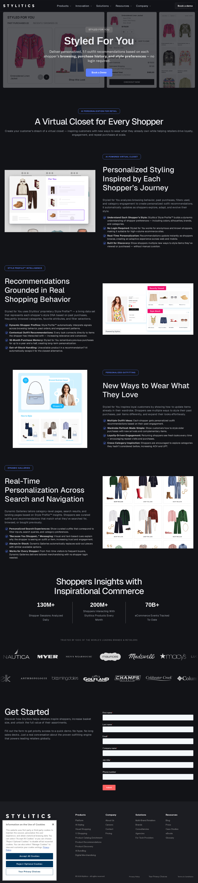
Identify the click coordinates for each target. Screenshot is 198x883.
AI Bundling (80, 851)
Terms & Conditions (185, 877)
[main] (29, 850)
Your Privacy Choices (158, 876)
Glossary (170, 838)
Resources (122, 6)
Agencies (140, 833)
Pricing (109, 833)
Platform (79, 820)
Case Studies (172, 829)
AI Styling (79, 825)
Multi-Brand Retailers (145, 820)
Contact (109, 829)
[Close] (53, 824)
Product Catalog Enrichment (88, 838)
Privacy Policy (134, 877)
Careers (109, 825)
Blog (168, 820)
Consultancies (142, 829)
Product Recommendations (88, 842)
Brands (139, 825)
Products (63, 6)
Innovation (82, 6)
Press (168, 825)
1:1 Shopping (81, 833)
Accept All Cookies (30, 856)
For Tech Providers (145, 838)
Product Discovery (84, 846)
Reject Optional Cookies (29, 864)
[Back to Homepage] (18, 6)
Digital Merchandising (85, 855)
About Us (110, 820)
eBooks (169, 833)
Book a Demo (99, 72)
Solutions (102, 6)
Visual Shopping (83, 829)
